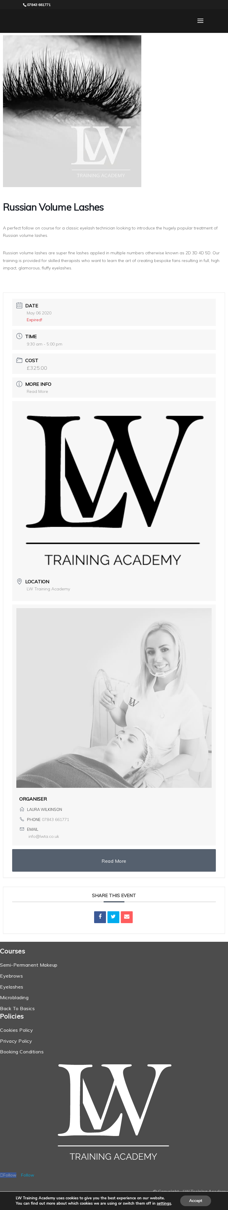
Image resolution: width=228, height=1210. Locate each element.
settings (164, 1203)
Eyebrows (11, 976)
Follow (27, 1175)
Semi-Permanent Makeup (29, 965)
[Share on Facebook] (100, 917)
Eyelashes (11, 987)
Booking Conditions (22, 1052)
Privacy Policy (16, 1041)
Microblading (14, 997)
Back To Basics (17, 1008)
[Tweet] (113, 917)
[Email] (127, 917)
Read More (37, 391)
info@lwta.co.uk (43, 836)
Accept (195, 1200)
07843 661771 (55, 819)
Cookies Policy (16, 1030)
